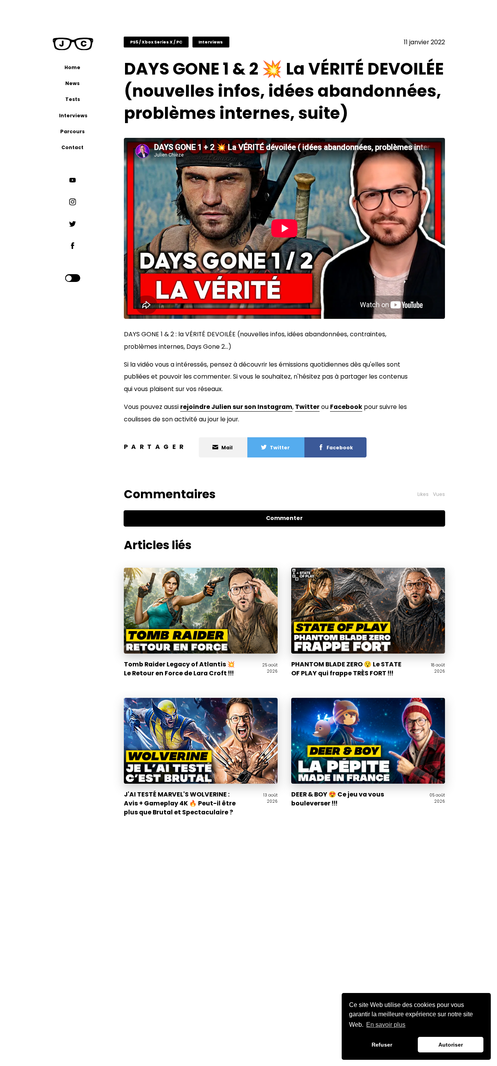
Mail (227, 447)
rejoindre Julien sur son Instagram (236, 406)
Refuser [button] (382, 1045)
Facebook (346, 406)
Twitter (307, 406)
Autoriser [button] (450, 1045)
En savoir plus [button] (385, 1024)
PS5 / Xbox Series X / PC (156, 42)
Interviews (210, 42)
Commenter (284, 518)
